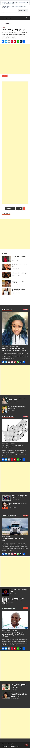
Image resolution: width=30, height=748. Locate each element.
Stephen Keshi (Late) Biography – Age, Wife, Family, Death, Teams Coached (13, 635)
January (8, 630)
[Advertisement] (15, 59)
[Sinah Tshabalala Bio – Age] (6, 273)
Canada (3, 536)
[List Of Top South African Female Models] (5, 503)
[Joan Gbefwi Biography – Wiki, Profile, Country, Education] (4, 598)
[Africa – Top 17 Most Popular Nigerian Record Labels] (6, 495)
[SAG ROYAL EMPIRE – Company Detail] (5, 589)
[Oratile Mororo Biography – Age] (6, 265)
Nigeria (3, 27)
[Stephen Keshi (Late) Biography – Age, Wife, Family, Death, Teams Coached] (15, 629)
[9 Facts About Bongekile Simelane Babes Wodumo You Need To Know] (15, 345)
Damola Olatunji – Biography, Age (13, 30)
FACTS (3, 346)
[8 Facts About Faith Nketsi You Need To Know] (5, 398)
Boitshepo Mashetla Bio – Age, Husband (19, 289)
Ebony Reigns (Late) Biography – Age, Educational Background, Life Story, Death (19, 694)
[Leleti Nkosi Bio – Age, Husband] (6, 281)
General (7, 346)
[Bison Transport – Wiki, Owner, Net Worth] (15, 535)
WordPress (10, 746)
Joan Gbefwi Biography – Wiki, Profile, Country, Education (16, 599)
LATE (12, 630)
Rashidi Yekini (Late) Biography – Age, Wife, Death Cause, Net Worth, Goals (19, 686)
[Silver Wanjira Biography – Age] (6, 256)
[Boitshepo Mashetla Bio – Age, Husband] (6, 289)
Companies (8, 536)
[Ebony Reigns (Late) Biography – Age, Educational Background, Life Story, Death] (6, 693)
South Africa (15, 346)
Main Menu (8, 18)
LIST (7, 443)
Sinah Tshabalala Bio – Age (19, 273)
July (11, 346)
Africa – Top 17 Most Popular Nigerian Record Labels (20, 496)
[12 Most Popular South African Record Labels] (15, 442)
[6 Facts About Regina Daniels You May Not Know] (4, 406)
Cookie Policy (5, 7)
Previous (8, 208)
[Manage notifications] (26, 745)
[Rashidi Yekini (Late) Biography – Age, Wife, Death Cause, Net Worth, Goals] (6, 684)
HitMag (16, 746)
